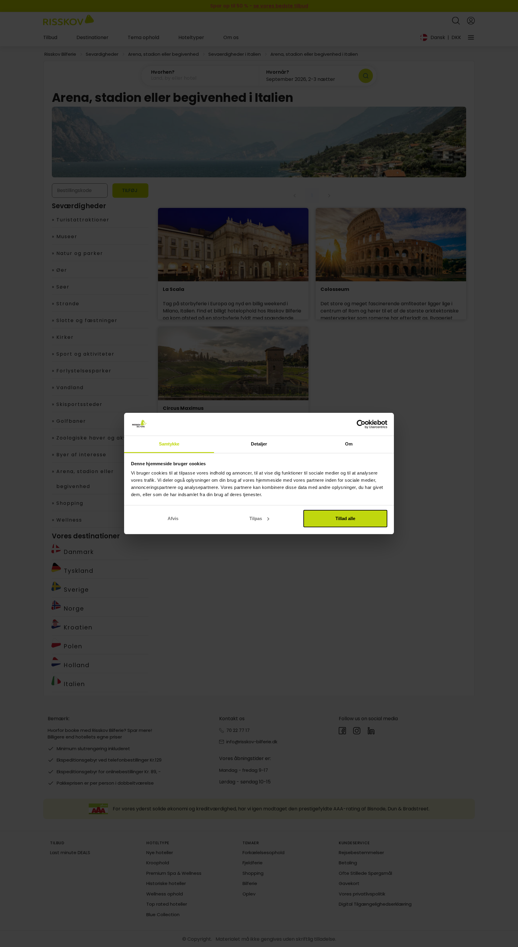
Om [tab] (349, 443)
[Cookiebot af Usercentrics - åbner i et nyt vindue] (361, 424)
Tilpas (255, 518)
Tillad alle (345, 518)
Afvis (173, 518)
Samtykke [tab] (169, 443)
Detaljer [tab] (259, 443)
